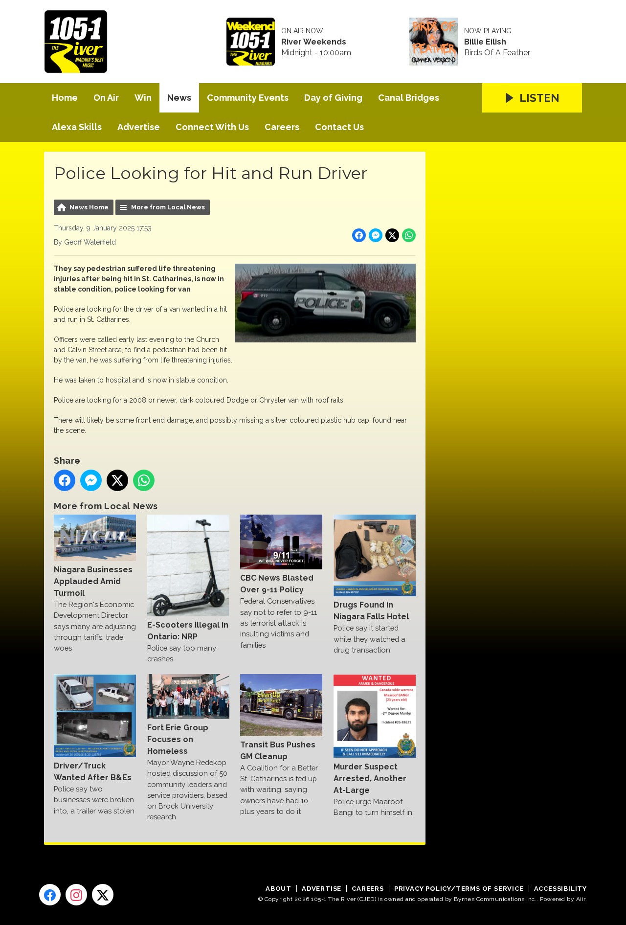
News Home (89, 207)
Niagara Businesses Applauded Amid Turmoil (93, 581)
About (278, 888)
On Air (106, 97)
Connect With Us (212, 127)
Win (143, 97)
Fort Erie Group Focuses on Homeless (177, 739)
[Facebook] (50, 894)
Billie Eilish (485, 42)
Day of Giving (333, 97)
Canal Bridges (408, 97)
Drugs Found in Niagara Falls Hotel (371, 610)
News (179, 97)
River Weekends (313, 42)
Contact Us (339, 127)
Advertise (138, 127)
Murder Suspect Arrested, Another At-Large (370, 778)
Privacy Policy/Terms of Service (459, 888)
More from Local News (168, 207)
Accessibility (560, 888)
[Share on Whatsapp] (409, 235)
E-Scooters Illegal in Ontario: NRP (187, 630)
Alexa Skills (77, 127)
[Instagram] (76, 894)
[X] (102, 894)
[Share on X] (392, 235)
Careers (282, 127)
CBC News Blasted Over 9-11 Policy (276, 583)
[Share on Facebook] (359, 235)
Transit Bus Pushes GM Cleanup (277, 750)
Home (65, 97)
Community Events (248, 97)
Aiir (580, 899)
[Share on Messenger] (375, 235)
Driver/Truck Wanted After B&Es (93, 771)
